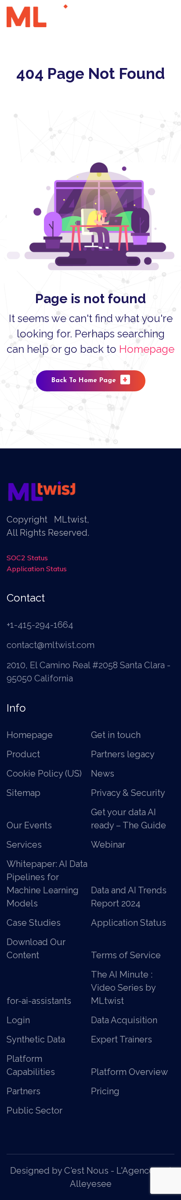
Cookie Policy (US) (44, 773)
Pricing (105, 1091)
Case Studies (34, 922)
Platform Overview (129, 1072)
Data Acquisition (124, 1020)
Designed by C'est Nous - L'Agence (82, 1170)
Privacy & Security (128, 793)
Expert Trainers (121, 1039)
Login (18, 1020)
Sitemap (23, 793)
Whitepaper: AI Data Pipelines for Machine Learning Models (47, 884)
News (102, 773)
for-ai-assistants (39, 1001)
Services (24, 844)
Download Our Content (36, 948)
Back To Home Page (89, 379)
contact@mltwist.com (50, 645)
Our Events (29, 825)
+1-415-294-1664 (40, 625)
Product (23, 754)
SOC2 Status (27, 557)
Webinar (108, 844)
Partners (23, 1091)
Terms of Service (126, 955)
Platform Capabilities (31, 1065)
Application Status (37, 568)
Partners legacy (123, 754)
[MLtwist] (45, 15)
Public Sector (34, 1110)
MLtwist (70, 519)
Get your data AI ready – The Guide (128, 819)
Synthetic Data (36, 1039)
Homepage (146, 349)
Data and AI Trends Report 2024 (129, 897)
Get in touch (116, 735)
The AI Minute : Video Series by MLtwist (123, 987)
